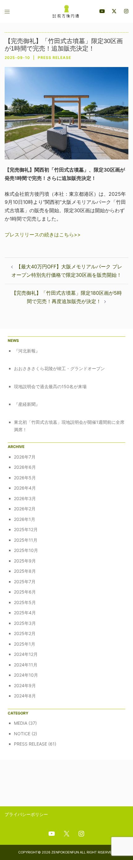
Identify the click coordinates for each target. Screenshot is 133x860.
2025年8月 (25, 571)
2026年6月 (25, 467)
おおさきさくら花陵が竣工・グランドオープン (59, 368)
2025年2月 (25, 633)
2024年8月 (25, 695)
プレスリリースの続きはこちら (39, 234)
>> (77, 234)
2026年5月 (25, 477)
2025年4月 (25, 612)
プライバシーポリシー (26, 814)
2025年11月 (25, 540)
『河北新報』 (27, 350)
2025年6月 (25, 591)
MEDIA (20, 723)
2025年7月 (25, 581)
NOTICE (22, 733)
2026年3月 (25, 498)
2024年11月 (25, 664)
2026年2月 (25, 508)
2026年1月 (24, 519)
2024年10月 (26, 675)
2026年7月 (25, 456)
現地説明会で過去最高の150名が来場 (50, 386)
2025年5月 (25, 602)
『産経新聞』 (27, 404)
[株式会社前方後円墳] (66, 11)
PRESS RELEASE (54, 57)
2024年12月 (26, 654)
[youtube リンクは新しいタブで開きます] (102, 11)
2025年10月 (26, 550)
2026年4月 (25, 487)
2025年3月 (25, 623)
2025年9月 (25, 560)
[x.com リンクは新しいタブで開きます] (114, 11)
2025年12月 (26, 529)
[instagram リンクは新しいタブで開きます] (125, 11)
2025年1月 (24, 644)
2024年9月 (25, 685)
